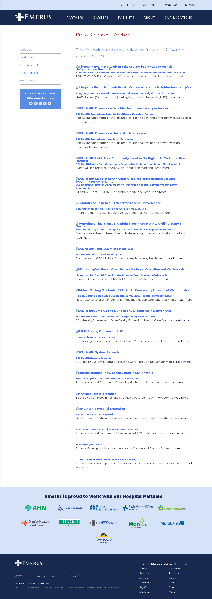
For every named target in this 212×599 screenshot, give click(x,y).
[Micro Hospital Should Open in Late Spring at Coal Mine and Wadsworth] (134, 269)
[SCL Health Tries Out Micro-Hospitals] (134, 248)
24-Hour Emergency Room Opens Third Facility (106, 459)
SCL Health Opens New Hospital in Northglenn (105, 138)
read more (184, 76)
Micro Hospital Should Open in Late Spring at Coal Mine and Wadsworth (121, 275)
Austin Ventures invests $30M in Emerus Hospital (107, 429)
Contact (173, 587)
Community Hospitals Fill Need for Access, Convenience (112, 208)
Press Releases (29, 72)
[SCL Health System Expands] (134, 352)
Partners (75, 17)
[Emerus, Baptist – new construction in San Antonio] (134, 372)
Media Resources (31, 80)
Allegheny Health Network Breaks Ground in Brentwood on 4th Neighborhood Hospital (131, 72)
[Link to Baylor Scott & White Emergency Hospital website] (138, 508)
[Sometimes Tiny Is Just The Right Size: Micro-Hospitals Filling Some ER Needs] (134, 225)
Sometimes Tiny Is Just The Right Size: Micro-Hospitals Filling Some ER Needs (125, 229)
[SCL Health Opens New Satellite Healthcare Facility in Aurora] (134, 108)
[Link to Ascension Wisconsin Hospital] (69, 507)
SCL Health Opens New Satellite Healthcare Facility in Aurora (115, 113)
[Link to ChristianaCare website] (172, 507)
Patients (123, 18)
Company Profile (30, 65)
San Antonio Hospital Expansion (96, 393)
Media (172, 591)
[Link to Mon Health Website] (138, 523)
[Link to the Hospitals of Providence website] (103, 523)
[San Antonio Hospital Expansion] (134, 408)
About (149, 17)
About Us (26, 49)
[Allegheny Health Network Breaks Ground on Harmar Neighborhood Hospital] (134, 87)
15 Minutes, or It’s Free (90, 444)
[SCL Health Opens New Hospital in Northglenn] (134, 133)
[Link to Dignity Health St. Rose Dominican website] (35, 523)
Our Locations (178, 17)
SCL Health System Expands (93, 357)
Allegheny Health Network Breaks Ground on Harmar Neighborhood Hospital (125, 93)
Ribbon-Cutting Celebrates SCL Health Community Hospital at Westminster (124, 295)
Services (144, 577)
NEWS (189, 5)
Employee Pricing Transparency (32, 583)
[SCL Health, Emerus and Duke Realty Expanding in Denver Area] (134, 310)
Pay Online (145, 587)
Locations (145, 582)
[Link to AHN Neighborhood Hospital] (35, 507)
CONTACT (172, 5)
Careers (101, 17)
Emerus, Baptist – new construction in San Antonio (108, 378)
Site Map (144, 591)
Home (143, 568)
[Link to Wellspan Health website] (103, 538)
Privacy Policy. (76, 576)
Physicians (175, 568)
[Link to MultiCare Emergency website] (172, 523)
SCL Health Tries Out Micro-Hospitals (99, 254)
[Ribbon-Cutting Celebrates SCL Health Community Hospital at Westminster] (134, 290)
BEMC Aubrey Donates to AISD (95, 337)
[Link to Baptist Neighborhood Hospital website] (103, 507)
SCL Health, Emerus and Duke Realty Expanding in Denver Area (116, 316)
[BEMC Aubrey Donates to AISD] (134, 331)
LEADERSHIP (149, 5)
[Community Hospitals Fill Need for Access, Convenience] (134, 203)
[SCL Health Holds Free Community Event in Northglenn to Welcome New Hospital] (134, 159)
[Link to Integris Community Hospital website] (69, 523)
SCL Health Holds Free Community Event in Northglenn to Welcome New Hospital (128, 164)
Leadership (27, 57)
